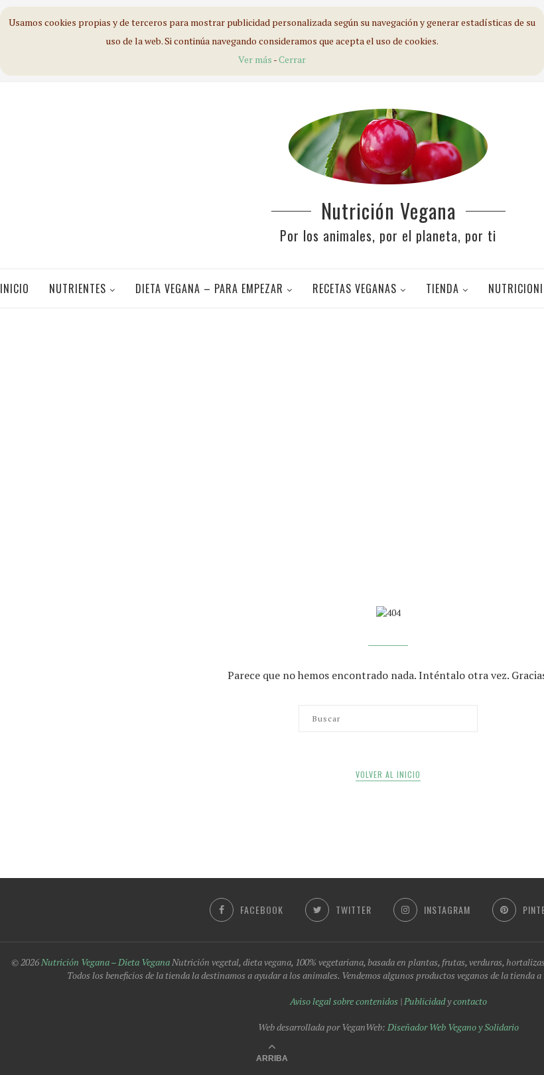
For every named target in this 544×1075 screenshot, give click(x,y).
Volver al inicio (388, 774)
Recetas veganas (354, 288)
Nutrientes (77, 288)
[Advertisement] (277, 414)
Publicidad (424, 1001)
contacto (470, 1001)
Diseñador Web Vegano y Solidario (453, 1027)
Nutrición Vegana (388, 210)
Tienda (442, 288)
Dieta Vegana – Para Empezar (209, 288)
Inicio (14, 288)
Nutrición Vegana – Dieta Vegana (105, 962)
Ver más (255, 59)
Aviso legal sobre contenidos (344, 1001)
